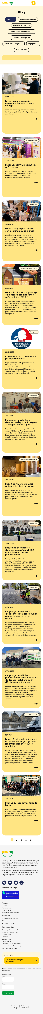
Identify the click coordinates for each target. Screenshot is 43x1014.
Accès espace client (8, 923)
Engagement (33, 44)
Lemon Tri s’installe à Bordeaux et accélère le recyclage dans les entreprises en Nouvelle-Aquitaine (21, 742)
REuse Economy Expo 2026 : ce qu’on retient (21, 166)
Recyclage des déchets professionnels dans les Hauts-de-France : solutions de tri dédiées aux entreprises (21, 679)
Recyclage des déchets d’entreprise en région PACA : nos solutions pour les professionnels (20, 551)
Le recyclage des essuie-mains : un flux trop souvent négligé (19, 103)
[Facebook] (4, 883)
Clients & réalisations (21, 25)
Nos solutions (21, 50)
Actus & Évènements (28, 19)
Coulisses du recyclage (13, 44)
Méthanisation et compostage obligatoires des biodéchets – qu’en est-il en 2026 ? (21, 294)
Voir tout (10, 19)
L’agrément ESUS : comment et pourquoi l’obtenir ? (21, 357)
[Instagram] (21, 883)
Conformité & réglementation (21, 31)
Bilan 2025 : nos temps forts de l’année (21, 804)
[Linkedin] (16, 883)
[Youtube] (10, 883)
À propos (5, 903)
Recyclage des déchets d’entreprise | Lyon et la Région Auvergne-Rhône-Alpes (21, 422)
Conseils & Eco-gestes (21, 38)
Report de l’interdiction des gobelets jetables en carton (19, 485)
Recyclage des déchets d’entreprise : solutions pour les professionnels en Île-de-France (21, 615)
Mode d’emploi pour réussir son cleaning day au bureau (20, 229)
